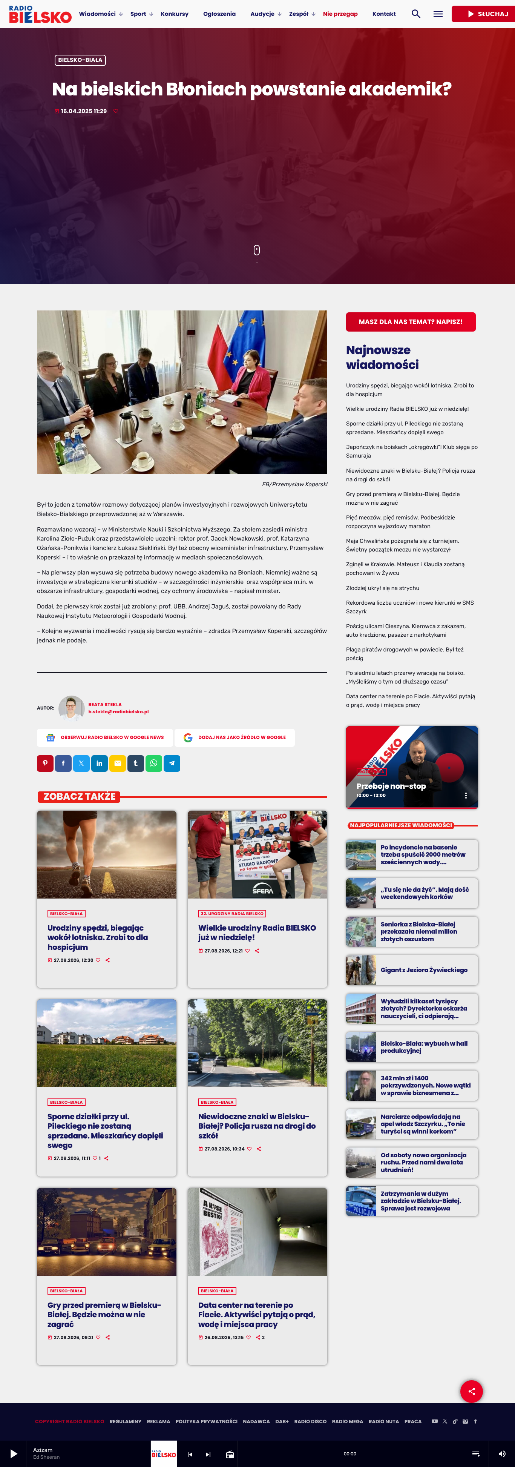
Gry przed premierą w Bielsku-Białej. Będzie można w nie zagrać (104, 1314)
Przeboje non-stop (391, 786)
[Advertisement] (257, 180)
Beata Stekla (105, 705)
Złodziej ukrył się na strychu (382, 588)
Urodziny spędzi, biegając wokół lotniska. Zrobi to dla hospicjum (98, 937)
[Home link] (40, 14)
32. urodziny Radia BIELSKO (232, 914)
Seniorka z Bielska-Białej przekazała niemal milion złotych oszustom (419, 931)
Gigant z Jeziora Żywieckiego (424, 970)
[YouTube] (435, 1422)
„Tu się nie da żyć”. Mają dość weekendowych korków (425, 893)
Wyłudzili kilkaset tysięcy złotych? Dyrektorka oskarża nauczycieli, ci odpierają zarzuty (424, 1012)
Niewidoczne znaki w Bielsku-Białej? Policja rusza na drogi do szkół (257, 1126)
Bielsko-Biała (80, 61)
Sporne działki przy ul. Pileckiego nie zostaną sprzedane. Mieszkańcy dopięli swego (105, 1131)
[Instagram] (465, 1422)
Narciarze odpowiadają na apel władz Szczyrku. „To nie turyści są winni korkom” (423, 1123)
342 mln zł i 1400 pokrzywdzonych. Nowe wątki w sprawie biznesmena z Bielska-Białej (426, 1089)
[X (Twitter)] (445, 1422)
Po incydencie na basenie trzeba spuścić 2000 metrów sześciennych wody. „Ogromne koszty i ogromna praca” (423, 862)
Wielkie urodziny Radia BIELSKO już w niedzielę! (257, 933)
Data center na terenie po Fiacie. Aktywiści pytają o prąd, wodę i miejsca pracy (256, 1314)
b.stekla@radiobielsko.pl (119, 712)
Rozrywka (371, 772)
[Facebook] (475, 1422)
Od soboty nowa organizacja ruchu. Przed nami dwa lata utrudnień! (424, 1162)
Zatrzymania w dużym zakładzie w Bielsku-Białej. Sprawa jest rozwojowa (421, 1200)
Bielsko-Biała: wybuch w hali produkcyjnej (424, 1047)
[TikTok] (455, 1422)
